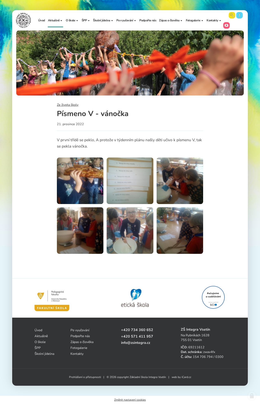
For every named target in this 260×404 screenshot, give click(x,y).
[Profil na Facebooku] (239, 15)
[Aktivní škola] (213, 297)
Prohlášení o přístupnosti (85, 377)
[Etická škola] (135, 298)
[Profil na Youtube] (226, 25)
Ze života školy (67, 105)
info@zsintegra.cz (135, 342)
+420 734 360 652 (137, 329)
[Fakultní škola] (52, 298)
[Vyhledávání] (232, 15)
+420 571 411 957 (137, 336)
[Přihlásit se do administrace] (252, 396)
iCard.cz (186, 377)
